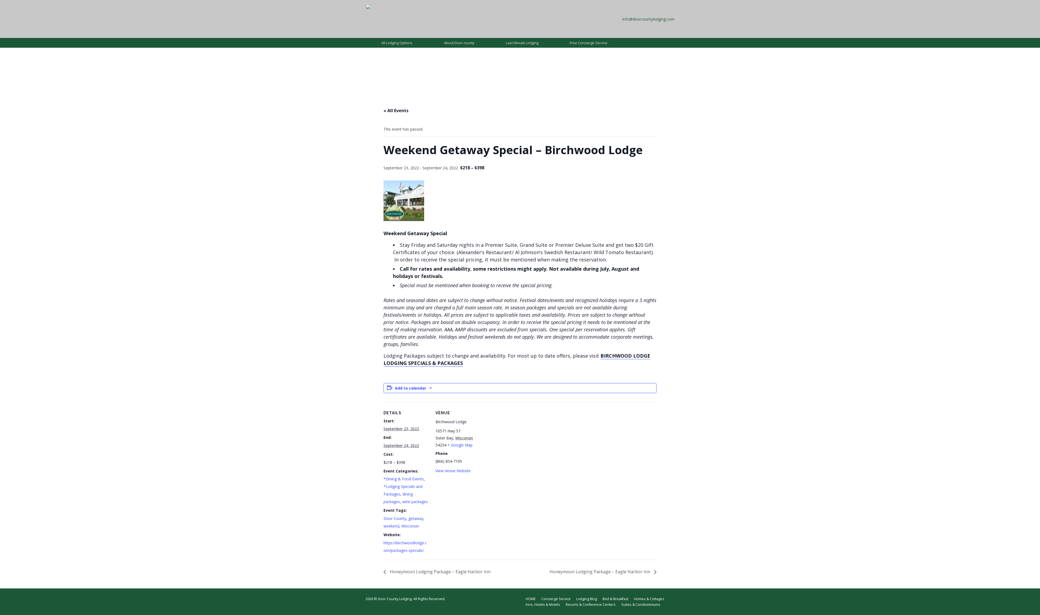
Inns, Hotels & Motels (543, 604)
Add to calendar (410, 388)
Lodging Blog (586, 599)
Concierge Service (556, 599)
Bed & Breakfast (615, 599)
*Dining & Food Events (404, 478)
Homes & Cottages (649, 599)
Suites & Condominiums (640, 604)
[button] (415, 43)
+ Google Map (460, 445)
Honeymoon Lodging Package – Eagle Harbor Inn (439, 572)
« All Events (396, 111)
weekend (391, 526)
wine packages (415, 501)
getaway (415, 518)
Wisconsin (410, 526)
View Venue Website (453, 470)
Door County (395, 518)
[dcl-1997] (381, 19)
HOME (531, 599)
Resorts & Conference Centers (591, 604)
